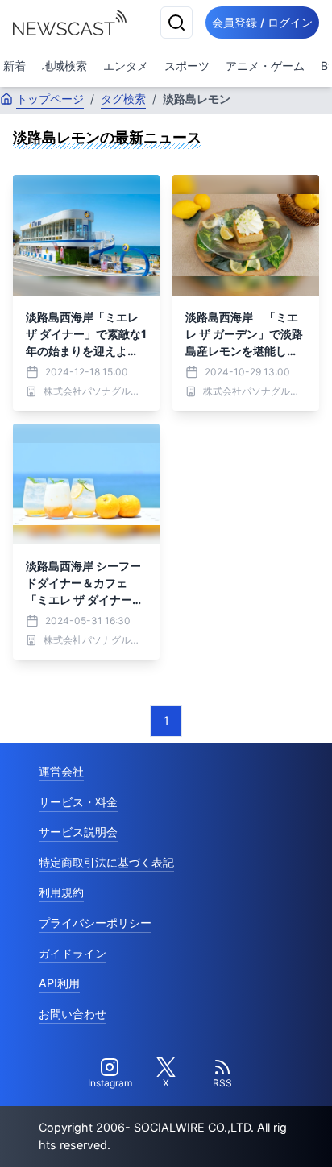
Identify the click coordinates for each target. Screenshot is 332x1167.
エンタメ (125, 65)
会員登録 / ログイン (262, 22)
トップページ (50, 99)
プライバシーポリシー (95, 922)
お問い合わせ (72, 1013)
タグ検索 (123, 99)
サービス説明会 (78, 831)
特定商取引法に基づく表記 (106, 862)
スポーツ (187, 65)
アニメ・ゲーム (265, 65)
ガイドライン (72, 953)
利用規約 (61, 892)
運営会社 (61, 771)
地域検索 (64, 65)
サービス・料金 (78, 802)
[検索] (176, 22)
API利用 (59, 983)
